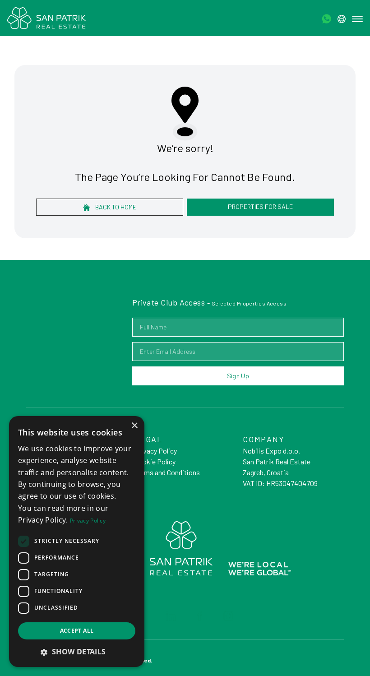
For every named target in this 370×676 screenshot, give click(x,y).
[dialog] (76, 541)
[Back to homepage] (46, 18)
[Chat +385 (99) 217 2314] (326, 19)
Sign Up (238, 376)
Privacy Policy (155, 450)
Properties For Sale (260, 206)
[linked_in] (170, 616)
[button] (76, 651)
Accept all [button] (77, 630)
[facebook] (199, 616)
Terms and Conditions (167, 472)
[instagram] (228, 616)
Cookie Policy (155, 461)
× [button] (134, 425)
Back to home (115, 207)
